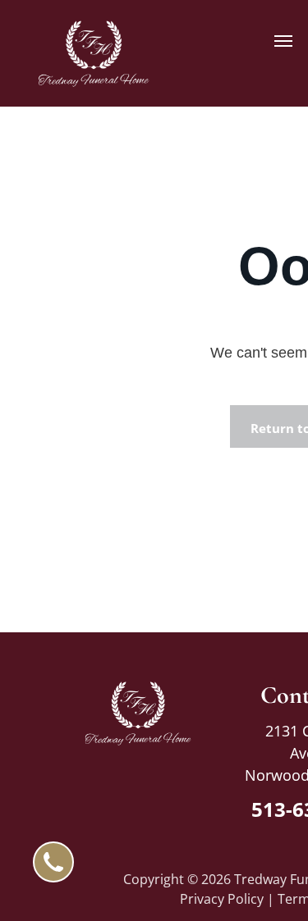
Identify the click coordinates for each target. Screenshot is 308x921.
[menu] (283, 41)
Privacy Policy (222, 899)
